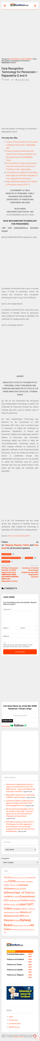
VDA (5, 932)
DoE (33, 892)
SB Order (14, 929)
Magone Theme (18, 1037)
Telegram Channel (13, 545)
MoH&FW (15, 916)
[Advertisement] (20, 33)
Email (23, 628)
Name (6, 628)
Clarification (29, 882)
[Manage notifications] (35, 1036)
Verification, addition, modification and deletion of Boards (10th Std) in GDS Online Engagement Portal (19, 803)
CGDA (6, 882)
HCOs (6, 904)
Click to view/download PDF (19, 536)
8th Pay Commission (22, 878)
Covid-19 (7, 885)
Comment (7, 609)
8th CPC (13, 878)
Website (6, 636)
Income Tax (14, 905)
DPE (14, 897)
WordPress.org (14, 1027)
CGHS (12, 881)
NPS (22, 915)
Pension (9, 920)
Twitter (25, 545)
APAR (30, 878)
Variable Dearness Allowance (25, 929)
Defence (9, 892)
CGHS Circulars (20, 882)
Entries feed (13, 1020)
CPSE (16, 885)
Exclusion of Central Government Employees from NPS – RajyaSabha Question (29, 572)
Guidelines (31, 900)
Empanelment (27, 896)
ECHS (17, 897)
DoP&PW (8, 896)
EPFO (6, 900)
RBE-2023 (26, 926)
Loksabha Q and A (19, 909)
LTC (28, 909)
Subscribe (7, 721)
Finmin (24, 900)
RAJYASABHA (27, 59)
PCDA (27, 916)
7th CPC (7, 877)
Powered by (6, 726)
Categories (5, 858)
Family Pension (14, 901)
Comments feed (15, 1023)
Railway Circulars (18, 926)
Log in (11, 1017)
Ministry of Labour (14, 912)
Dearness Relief (20, 889)
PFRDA (17, 921)
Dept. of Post (22, 892)
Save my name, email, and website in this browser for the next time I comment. (17, 646)
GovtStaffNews (14, 59)
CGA (33, 878)
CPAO (13, 885)
